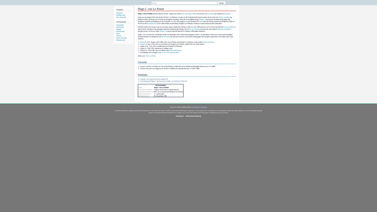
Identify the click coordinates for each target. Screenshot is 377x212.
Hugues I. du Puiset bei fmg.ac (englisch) (153, 79)
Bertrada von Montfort (224, 29)
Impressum (180, 116)
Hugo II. (142, 44)
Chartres (228, 14)
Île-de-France (166, 37)
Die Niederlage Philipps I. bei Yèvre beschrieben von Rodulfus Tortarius (163, 81)
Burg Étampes (151, 23)
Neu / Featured (121, 17)
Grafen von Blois (224, 17)
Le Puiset (211, 14)
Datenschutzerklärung (193, 116)
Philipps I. (202, 19)
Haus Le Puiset (151, 56)
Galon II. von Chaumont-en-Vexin (168, 52)
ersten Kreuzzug (208, 42)
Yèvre (201, 21)
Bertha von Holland (193, 29)
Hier (135, 110)
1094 (193, 14)
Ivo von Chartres (228, 27)
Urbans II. (162, 31)
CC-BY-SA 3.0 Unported (199, 107)
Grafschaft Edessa (175, 50)
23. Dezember (187, 14)
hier (128, 110)
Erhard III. (143, 42)
